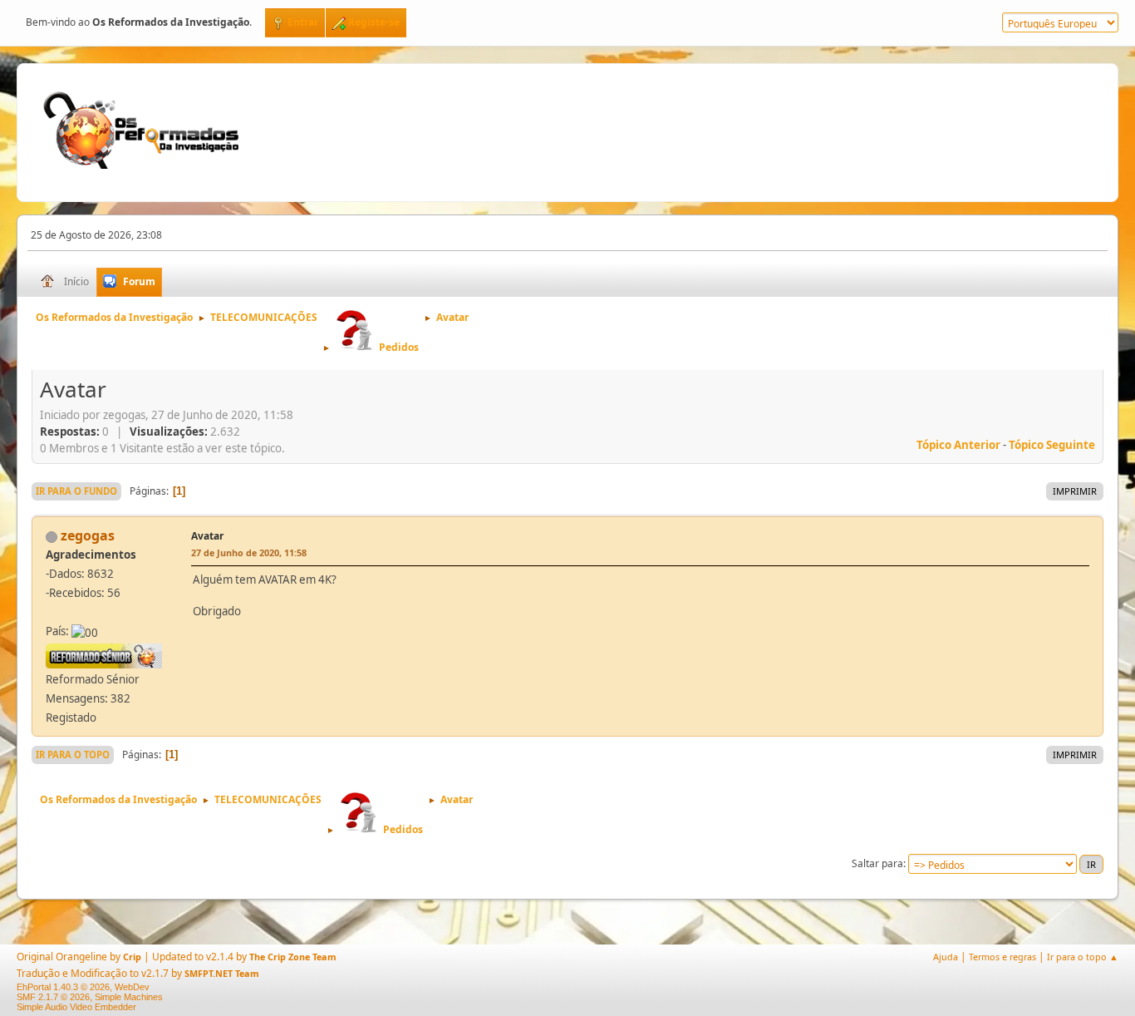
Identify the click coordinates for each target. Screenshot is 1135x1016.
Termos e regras (1002, 956)
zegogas (88, 535)
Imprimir (1075, 491)
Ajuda (945, 956)
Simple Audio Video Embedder (76, 1007)
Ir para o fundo (76, 491)
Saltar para (877, 863)
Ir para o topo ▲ (1082, 956)
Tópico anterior (958, 444)
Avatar (207, 536)
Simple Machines (129, 997)
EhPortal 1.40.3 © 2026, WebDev (83, 987)
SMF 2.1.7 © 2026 (53, 997)
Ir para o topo (73, 754)
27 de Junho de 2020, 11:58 (249, 552)
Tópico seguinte (1052, 444)
